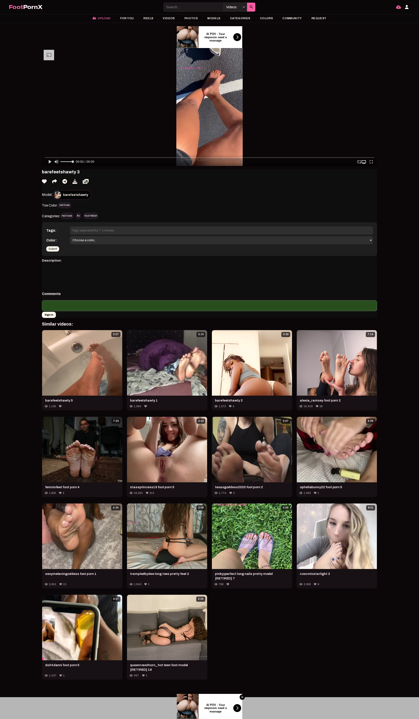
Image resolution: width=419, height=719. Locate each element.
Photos (191, 18)
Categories (240, 18)
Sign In (49, 314)
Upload (104, 18)
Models (213, 18)
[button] (364, 162)
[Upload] (398, 7)
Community (292, 18)
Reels (148, 18)
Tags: (51, 230)
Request (318, 18)
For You (127, 18)
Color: (51, 240)
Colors (266, 18)
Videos (169, 18)
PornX (25, 7)
